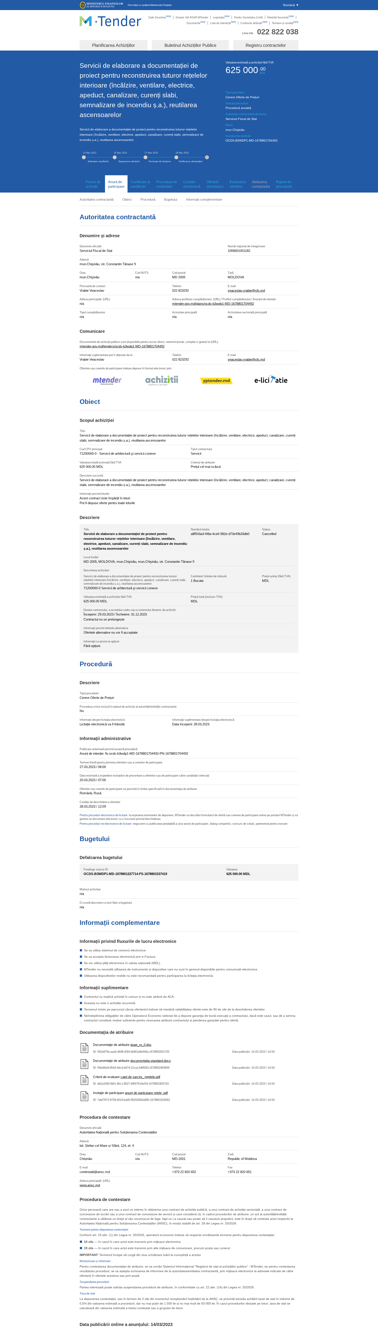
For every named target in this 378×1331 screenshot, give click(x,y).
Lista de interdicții (223, 23)
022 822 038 (277, 31)
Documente (196, 23)
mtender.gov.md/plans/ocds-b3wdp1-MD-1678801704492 (213, 303)
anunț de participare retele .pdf (146, 1093)
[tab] (92, 184)
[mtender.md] (107, 381)
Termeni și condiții (285, 23)
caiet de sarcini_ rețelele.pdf (140, 1077)
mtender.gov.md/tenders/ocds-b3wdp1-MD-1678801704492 (122, 346)
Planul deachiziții (93, 184)
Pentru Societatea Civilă (248, 17)
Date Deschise (160, 17)
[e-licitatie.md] (271, 382)
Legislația (221, 17)
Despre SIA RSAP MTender (192, 17)
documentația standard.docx (150, 1060)
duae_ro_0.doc (141, 1044)
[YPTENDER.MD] (216, 382)
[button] (290, 5)
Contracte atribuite (253, 23)
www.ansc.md (90, 1185)
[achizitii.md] (161, 381)
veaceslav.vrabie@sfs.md (246, 290)
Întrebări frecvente (280, 17)
